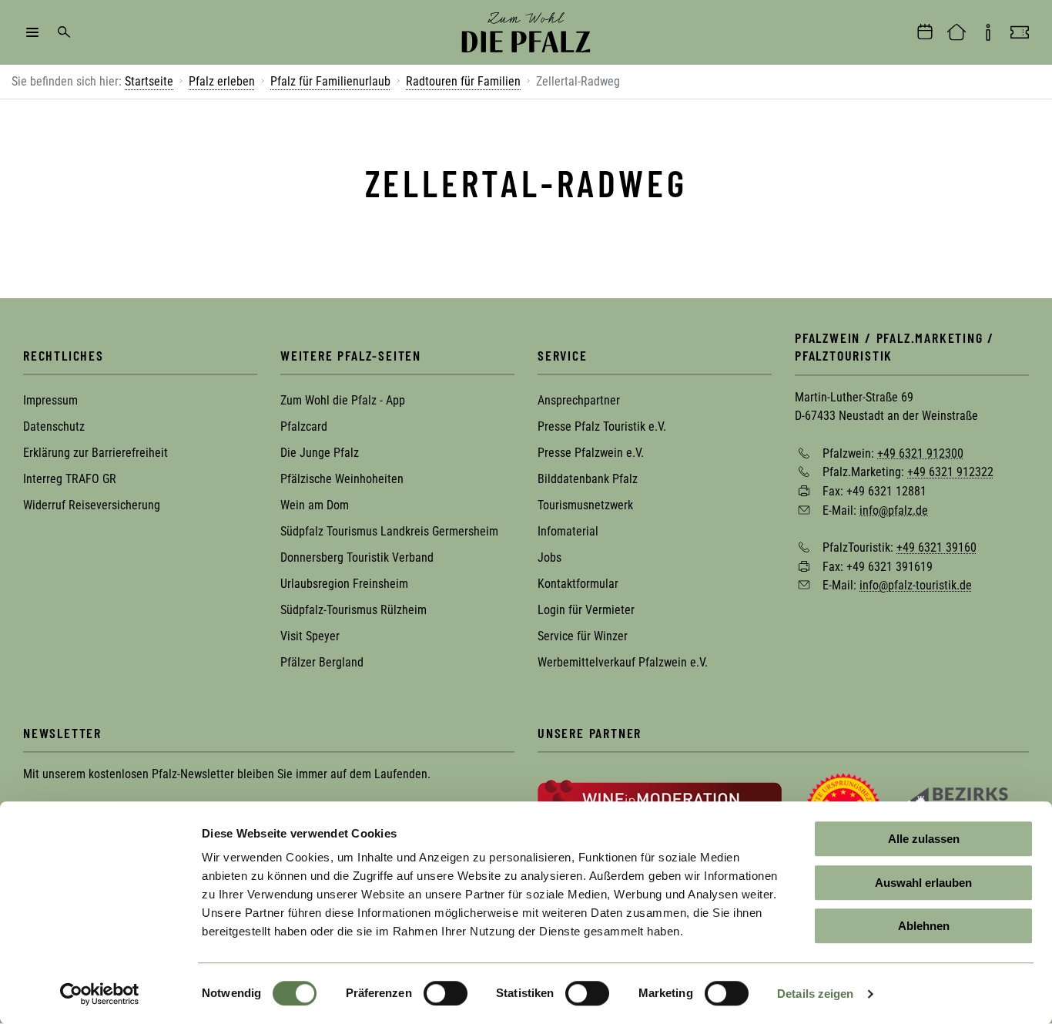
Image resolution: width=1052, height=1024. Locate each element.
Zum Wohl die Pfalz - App (342, 400)
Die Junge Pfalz (319, 452)
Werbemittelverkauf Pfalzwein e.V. (623, 662)
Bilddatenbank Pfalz (588, 479)
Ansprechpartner (579, 400)
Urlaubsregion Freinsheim (344, 583)
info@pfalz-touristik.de (915, 585)
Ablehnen (924, 925)
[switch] (445, 993)
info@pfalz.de (893, 509)
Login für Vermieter (586, 610)
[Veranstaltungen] (925, 32)
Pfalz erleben (222, 81)
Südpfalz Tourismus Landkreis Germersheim (389, 531)
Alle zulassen (924, 838)
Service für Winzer (583, 636)
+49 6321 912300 (920, 452)
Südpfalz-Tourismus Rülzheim (353, 610)
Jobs (549, 557)
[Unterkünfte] (956, 32)
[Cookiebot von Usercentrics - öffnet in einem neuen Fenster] (99, 994)
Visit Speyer (310, 636)
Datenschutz (54, 426)
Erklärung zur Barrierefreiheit (95, 452)
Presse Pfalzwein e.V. (591, 452)
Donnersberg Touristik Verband (357, 557)
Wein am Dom (314, 505)
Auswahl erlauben (923, 882)
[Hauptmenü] (32, 32)
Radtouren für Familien (463, 81)
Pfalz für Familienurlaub (330, 81)
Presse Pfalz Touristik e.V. (602, 426)
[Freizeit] (1020, 32)
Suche (64, 32)
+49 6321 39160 (936, 547)
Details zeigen (815, 993)
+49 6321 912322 (950, 472)
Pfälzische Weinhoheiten (342, 479)
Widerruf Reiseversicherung (91, 505)
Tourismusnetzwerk (585, 505)
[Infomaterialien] (988, 32)
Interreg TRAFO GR (69, 479)
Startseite (149, 81)
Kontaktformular (578, 583)
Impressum (50, 400)
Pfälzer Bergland (322, 662)
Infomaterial (568, 531)
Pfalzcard (303, 426)
